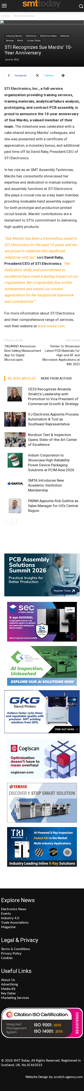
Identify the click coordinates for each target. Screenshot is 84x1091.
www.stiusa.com (51, 326)
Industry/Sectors (14, 35)
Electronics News (24, 16)
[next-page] (14, 521)
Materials (64, 35)
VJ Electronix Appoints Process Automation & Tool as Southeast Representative (53, 419)
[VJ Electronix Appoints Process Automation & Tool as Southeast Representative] (15, 419)
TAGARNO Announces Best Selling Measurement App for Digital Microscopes (22, 353)
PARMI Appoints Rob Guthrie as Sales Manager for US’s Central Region (53, 506)
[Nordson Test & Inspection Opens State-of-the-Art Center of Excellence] (15, 439)
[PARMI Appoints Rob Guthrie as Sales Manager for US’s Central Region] (15, 505)
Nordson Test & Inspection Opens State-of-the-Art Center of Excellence (52, 440)
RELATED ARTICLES (22, 378)
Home (6, 16)
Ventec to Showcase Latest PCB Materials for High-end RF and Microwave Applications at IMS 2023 (61, 355)
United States (33, 40)
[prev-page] (7, 521)
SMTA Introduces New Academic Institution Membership (46, 485)
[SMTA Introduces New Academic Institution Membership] (15, 485)
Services (10, 40)
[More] (63, 75)
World (20, 40)
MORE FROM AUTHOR (56, 378)
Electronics (31, 35)
